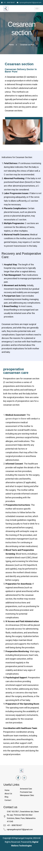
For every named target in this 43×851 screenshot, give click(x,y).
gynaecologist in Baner (16, 418)
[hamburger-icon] (37, 8)
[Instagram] (24, 777)
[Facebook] (18, 777)
